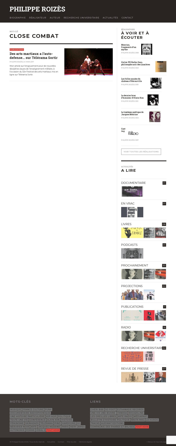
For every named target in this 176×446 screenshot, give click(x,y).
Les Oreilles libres (103, 416)
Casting (123, 129)
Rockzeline (136, 413)
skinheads (32, 423)
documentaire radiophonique (30, 413)
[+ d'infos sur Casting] (133, 133)
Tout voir (53, 430)
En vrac (127, 203)
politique (64, 416)
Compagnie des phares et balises (112, 426)
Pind (57, 423)
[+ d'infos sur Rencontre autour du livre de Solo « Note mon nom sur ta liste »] (149, 233)
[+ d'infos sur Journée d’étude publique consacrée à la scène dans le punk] (132, 356)
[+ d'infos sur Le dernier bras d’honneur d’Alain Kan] (153, 100)
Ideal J (40, 430)
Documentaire (133, 183)
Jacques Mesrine (49, 426)
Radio (126, 327)
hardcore (68, 423)
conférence (38, 420)
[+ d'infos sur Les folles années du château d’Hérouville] (155, 83)
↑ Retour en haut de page (156, 442)
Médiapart (140, 416)
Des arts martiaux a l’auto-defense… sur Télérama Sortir (34, 55)
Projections (132, 286)
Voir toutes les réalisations (141, 151)
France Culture (33, 409)
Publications (16, 50)
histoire (66, 420)
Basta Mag (137, 420)
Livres (126, 224)
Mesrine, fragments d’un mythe (128, 47)
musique (15, 409)
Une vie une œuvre (103, 413)
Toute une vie (19, 420)
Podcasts (129, 244)
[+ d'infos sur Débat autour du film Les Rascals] (132, 295)
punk (48, 409)
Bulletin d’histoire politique (110, 420)
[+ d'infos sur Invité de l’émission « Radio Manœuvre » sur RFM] (160, 336)
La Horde (152, 420)
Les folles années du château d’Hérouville (131, 79)
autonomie (17, 430)
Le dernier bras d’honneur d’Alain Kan (132, 96)
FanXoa (122, 413)
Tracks (95, 423)
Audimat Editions (112, 423)
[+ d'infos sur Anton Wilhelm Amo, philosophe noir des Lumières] (160, 66)
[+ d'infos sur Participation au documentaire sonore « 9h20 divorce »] (132, 191)
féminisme (17, 423)
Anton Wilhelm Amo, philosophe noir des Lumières (135, 63)
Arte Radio (125, 416)
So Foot (110, 409)
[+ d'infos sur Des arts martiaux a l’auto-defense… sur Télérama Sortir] (88, 61)
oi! (78, 423)
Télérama (46, 423)
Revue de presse (135, 368)
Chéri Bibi (97, 409)
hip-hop (51, 416)
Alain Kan (53, 420)
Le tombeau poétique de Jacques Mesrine (132, 113)
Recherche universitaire (142, 348)
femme (30, 430)
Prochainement (134, 265)
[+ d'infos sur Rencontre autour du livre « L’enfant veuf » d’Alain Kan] (160, 233)
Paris (65, 426)
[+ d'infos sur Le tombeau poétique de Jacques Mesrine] (154, 116)
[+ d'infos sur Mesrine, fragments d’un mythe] (146, 49)
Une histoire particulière (27, 416)
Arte (34, 426)
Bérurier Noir (19, 426)
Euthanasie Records (130, 409)
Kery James (77, 426)
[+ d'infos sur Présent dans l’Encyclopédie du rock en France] (132, 233)
